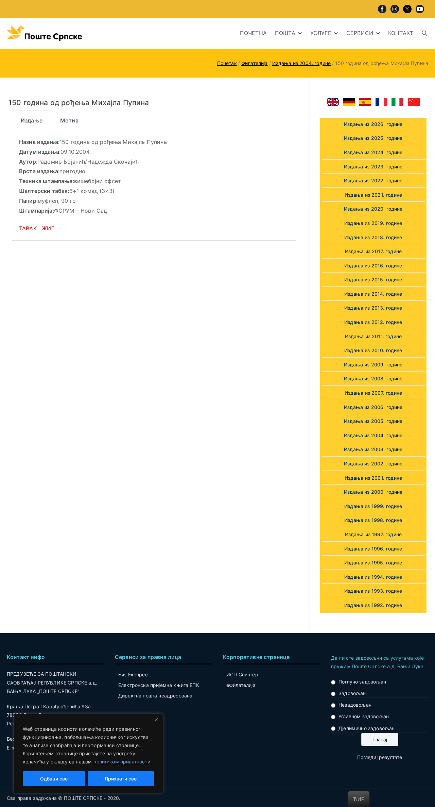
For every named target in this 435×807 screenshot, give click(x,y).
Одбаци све (54, 778)
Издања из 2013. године (373, 308)
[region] (88, 753)
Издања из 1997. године (373, 534)
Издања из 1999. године (373, 506)
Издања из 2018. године (373, 237)
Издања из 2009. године (373, 364)
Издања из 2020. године (373, 209)
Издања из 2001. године (373, 478)
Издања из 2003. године (373, 449)
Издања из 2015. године (373, 279)
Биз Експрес (133, 674)
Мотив (69, 120)
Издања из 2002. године (373, 463)
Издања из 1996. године (373, 548)
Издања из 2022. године (373, 180)
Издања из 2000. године (373, 492)
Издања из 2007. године (373, 393)
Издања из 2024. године (373, 152)
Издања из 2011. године (373, 336)
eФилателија (241, 685)
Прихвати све (121, 778)
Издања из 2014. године (373, 294)
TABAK (28, 228)
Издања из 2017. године (373, 251)
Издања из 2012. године (373, 322)
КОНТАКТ (400, 33)
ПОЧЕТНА (253, 33)
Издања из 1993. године (373, 591)
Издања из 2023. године (373, 166)
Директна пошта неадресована (155, 695)
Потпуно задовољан (362, 682)
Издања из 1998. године (373, 520)
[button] (298, 33)
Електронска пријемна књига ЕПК (158, 685)
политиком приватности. (122, 761)
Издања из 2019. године (373, 223)
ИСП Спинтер (242, 674)
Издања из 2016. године (373, 265)
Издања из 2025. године (373, 138)
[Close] (156, 719)
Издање (31, 120)
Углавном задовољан (363, 716)
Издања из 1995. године (373, 562)
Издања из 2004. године (373, 435)
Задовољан (352, 693)
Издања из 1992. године (373, 605)
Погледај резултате (379, 757)
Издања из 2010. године (373, 350)
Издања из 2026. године (373, 124)
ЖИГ (48, 228)
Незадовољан (354, 705)
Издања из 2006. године (373, 407)
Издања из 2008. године (373, 378)
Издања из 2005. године (373, 421)
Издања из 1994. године (373, 577)
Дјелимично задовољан (366, 728)
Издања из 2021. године (373, 195)
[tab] (31, 120)
